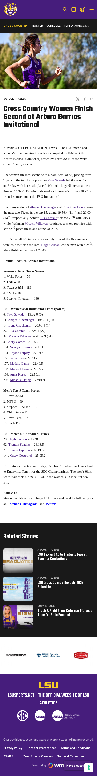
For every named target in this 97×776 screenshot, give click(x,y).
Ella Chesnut (48, 218)
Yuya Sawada (56, 180)
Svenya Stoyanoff (22, 347)
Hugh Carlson (50, 245)
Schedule (53, 25)
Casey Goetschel (21, 455)
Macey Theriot (20, 369)
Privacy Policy (12, 748)
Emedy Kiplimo (19, 450)
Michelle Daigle (20, 380)
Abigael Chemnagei (43, 207)
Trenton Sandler (19, 444)
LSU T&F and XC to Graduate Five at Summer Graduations (62, 557)
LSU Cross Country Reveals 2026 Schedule (60, 585)
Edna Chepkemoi (74, 207)
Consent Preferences (41, 748)
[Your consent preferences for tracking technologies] (88, 767)
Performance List (77, 25)
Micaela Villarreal (36, 223)
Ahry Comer (16, 342)
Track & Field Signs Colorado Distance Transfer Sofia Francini (65, 613)
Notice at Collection (70, 756)
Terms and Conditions (75, 748)
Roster (37, 25)
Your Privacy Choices (38, 756)
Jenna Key (17, 358)
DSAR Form (11, 756)
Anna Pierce (18, 374)
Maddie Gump (19, 363)
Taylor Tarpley (20, 353)
